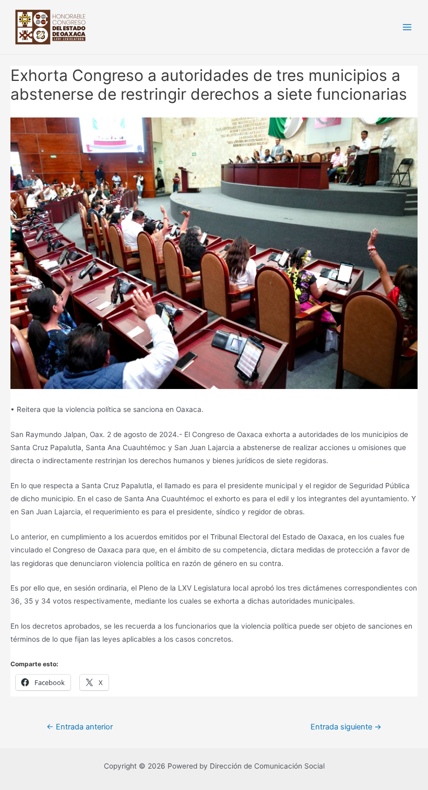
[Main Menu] (407, 27)
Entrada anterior (79, 727)
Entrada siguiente (346, 727)
